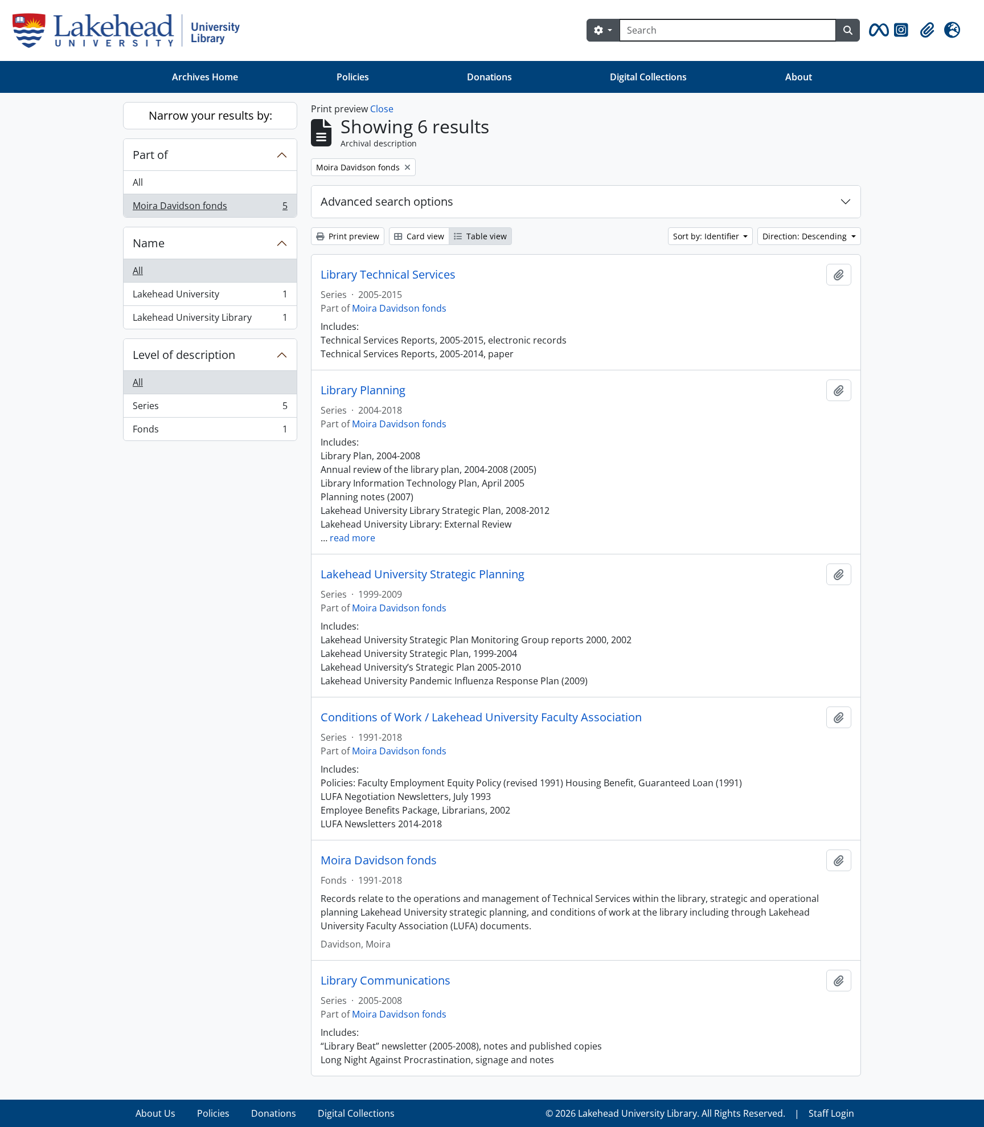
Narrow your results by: (210, 115)
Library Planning (363, 390)
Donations (489, 77)
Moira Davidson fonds (210, 208)
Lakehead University (210, 297)
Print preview (352, 236)
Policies (353, 77)
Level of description (184, 354)
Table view (485, 236)
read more (352, 538)
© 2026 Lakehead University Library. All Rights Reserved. (665, 1113)
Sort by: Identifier (707, 236)
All (138, 182)
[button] (876, 30)
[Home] (131, 30)
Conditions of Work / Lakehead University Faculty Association (481, 717)
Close (381, 109)
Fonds (210, 431)
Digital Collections (648, 77)
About (798, 77)
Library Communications (385, 980)
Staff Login (831, 1113)
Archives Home (205, 77)
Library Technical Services (388, 274)
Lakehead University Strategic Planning (422, 574)
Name (149, 243)
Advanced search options (387, 201)
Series (210, 408)
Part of (150, 154)
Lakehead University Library (210, 320)
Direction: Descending (805, 236)
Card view (424, 236)
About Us (155, 1113)
